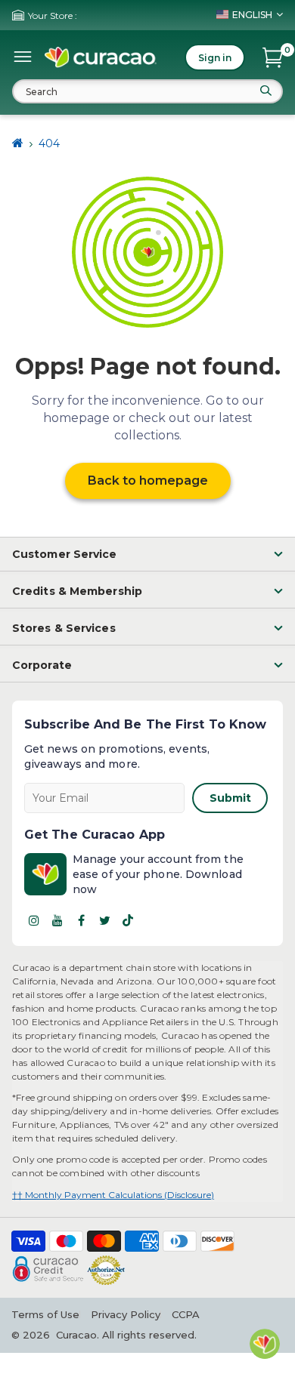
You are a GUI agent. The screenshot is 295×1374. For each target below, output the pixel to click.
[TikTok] (128, 920)
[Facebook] (81, 920)
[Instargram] (34, 920)
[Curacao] (100, 57)
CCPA (186, 1314)
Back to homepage (148, 480)
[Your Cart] (272, 57)
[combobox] (147, 91)
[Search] (265, 90)
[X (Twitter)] (104, 920)
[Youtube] (57, 920)
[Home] (17, 143)
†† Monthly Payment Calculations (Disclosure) (113, 1194)
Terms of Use (45, 1314)
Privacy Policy (125, 1314)
